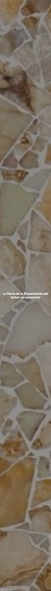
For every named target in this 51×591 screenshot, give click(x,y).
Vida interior (48, 589)
